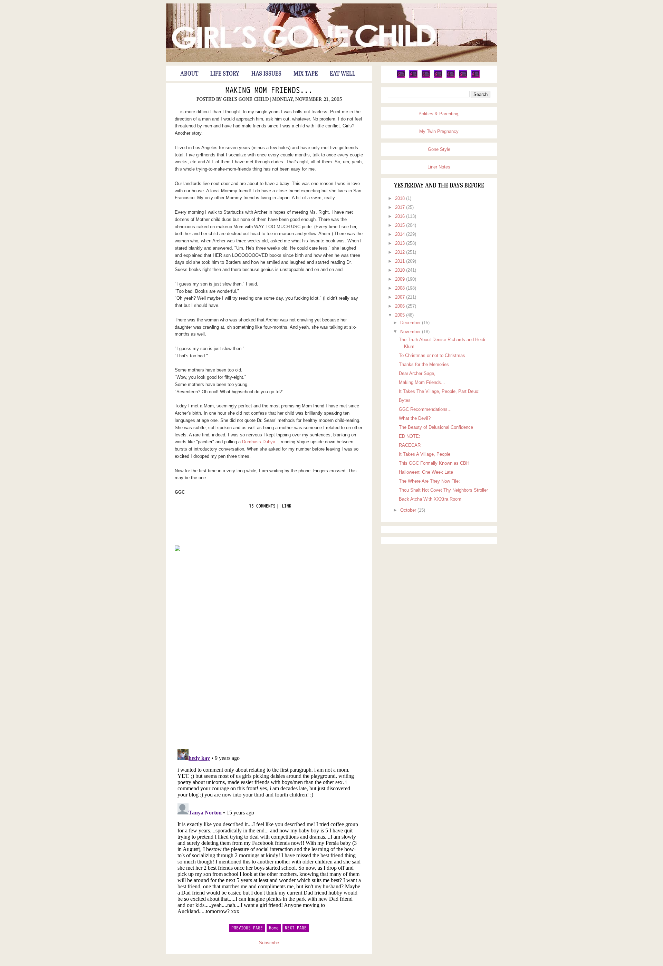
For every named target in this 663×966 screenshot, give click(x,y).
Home (274, 928)
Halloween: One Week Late (426, 472)
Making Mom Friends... (269, 91)
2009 (400, 279)
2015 (400, 225)
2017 (400, 207)
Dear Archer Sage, (417, 373)
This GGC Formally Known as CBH (434, 463)
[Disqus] (269, 649)
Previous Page (247, 928)
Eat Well (342, 74)
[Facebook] (413, 76)
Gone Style (439, 149)
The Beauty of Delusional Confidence (436, 427)
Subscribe (269, 942)
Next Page (296, 928)
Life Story (224, 74)
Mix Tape (306, 74)
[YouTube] (450, 76)
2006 (400, 306)
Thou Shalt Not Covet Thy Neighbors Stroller (443, 490)
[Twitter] (401, 76)
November (411, 331)
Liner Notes (438, 167)
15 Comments (262, 506)
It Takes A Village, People (424, 454)
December (411, 322)
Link (286, 506)
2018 (400, 198)
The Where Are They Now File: (429, 481)
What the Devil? (415, 418)
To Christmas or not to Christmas (432, 355)
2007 (400, 297)
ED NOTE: (409, 436)
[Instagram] (463, 76)
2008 (400, 288)
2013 (400, 243)
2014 (400, 234)
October (408, 510)
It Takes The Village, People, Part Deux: (439, 391)
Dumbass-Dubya (258, 441)
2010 (400, 270)
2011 (400, 261)
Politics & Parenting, (439, 113)
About (189, 74)
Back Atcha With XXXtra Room (430, 499)
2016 (400, 216)
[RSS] (475, 76)
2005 (400, 315)
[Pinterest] (426, 76)
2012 (400, 252)
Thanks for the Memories (424, 364)
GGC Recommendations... (425, 409)
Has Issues (266, 74)
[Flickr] (438, 76)
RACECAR (410, 445)
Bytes (405, 400)
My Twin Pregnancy (439, 131)
